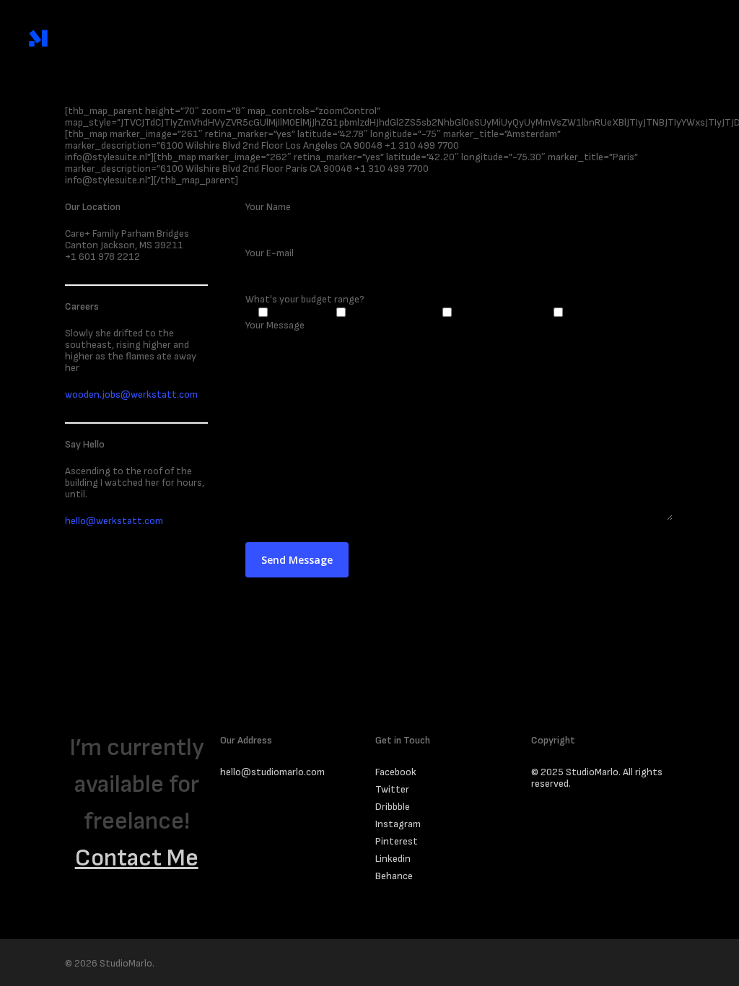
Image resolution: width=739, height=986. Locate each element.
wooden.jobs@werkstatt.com (131, 394)
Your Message (275, 325)
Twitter (392, 789)
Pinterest (396, 841)
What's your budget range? (304, 299)
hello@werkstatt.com (114, 521)
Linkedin (393, 859)
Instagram (398, 824)
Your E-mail (269, 253)
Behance (394, 876)
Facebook (395, 772)
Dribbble (392, 807)
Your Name (268, 207)
